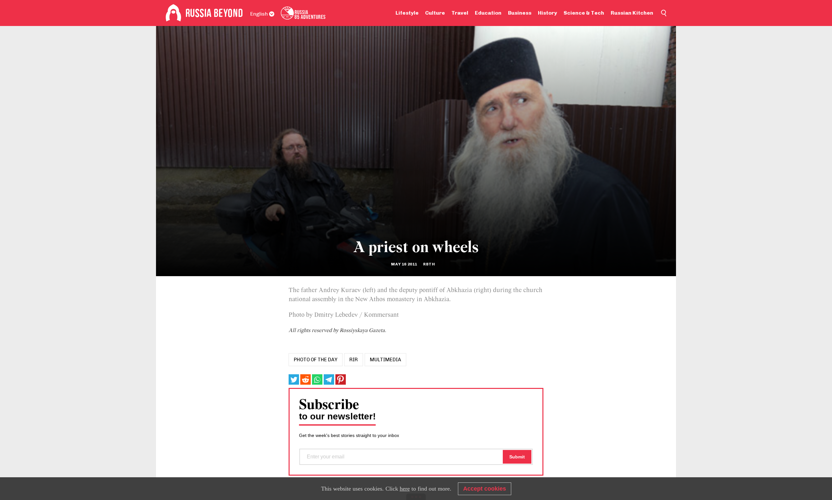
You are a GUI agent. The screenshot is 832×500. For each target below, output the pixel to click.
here (405, 488)
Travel (459, 13)
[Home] (173, 13)
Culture (435, 13)
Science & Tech (584, 13)
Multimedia (385, 360)
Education (488, 13)
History (547, 13)
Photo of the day (315, 360)
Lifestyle (407, 13)
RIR (353, 360)
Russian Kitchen (632, 13)
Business (519, 13)
